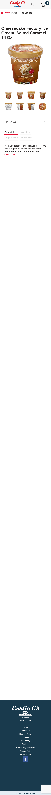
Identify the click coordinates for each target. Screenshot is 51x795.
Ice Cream (26, 13)
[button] (8, 95)
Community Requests (25, 747)
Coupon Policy (25, 734)
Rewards (25, 727)
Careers (25, 737)
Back (7, 12)
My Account (25, 717)
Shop (14, 13)
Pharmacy (25, 741)
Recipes (25, 744)
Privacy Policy (25, 751)
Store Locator (25, 720)
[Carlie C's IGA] (18, 3)
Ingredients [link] (11, 137)
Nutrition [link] (25, 132)
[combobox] (25, 122)
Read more (9, 154)
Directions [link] (26, 137)
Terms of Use (25, 754)
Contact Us (25, 730)
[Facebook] (25, 759)
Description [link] (11, 132)
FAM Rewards (25, 724)
